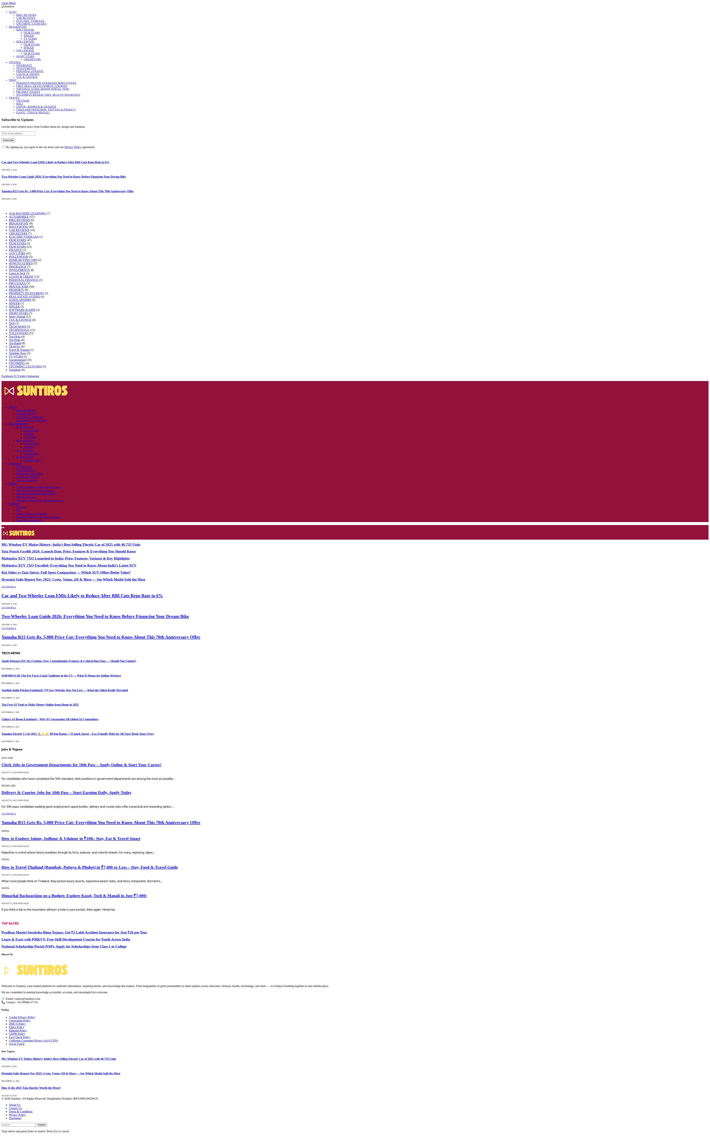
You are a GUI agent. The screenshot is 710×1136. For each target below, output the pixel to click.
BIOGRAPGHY (18, 27)
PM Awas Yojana (28, 92)
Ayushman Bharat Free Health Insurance (48, 95)
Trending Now (17, 353)
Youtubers (15, 369)
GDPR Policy (17, 1033)
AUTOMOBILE (19, 216)
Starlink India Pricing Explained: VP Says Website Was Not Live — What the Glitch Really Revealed (64, 690)
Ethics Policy (16, 1027)
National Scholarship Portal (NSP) (43, 89)
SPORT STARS (25, 56)
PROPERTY (16, 290)
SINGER (29, 35)
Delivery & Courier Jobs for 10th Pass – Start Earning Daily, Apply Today (66, 792)
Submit (41, 1124)
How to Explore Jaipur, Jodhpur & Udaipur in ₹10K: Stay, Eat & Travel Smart (70, 838)
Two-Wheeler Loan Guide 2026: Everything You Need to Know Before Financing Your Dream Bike (63, 176)
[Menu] (2, 527)
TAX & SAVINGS (27, 77)
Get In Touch (16, 1043)
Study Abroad (17, 316)
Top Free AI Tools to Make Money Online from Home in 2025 (40, 704)
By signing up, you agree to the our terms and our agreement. (50, 147)
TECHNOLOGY (19, 329)
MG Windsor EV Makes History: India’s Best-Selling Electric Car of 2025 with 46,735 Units (70, 544)
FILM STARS (32, 32)
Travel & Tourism (19, 349)
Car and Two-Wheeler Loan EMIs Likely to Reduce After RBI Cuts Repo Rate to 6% (55, 162)
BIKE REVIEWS (26, 15)
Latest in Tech (17, 273)
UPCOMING (17, 363)
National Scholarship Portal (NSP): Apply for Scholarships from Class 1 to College (63, 946)
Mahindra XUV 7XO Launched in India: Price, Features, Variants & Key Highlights (65, 558)
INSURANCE (24, 65)
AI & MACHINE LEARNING (27, 213)
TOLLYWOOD (25, 50)
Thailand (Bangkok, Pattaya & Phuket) (46, 109)
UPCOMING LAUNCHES (31, 24)
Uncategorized (17, 359)
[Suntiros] (355, 391)
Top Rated (15, 343)
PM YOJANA (17, 283)
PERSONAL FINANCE (30, 71)
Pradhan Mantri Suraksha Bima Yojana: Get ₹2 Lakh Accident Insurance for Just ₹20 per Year (74, 932)
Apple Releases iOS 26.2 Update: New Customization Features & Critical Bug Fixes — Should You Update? (68, 661)
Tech (12, 323)
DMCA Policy (17, 1023)
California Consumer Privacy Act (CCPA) (33, 1040)
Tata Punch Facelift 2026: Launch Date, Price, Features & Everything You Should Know (68, 551)
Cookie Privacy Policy (22, 1017)
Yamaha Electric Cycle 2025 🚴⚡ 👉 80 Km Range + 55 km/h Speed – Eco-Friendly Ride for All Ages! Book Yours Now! (77, 733)
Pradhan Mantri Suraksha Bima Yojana (46, 83)
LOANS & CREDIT (28, 74)
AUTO (13, 12)
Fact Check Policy (19, 1037)
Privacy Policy (73, 147)
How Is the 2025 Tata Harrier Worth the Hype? (31, 1087)
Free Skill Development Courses (41, 86)
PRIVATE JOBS (19, 286)
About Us (14, 1104)
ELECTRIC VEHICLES (30, 21)
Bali (19, 103)
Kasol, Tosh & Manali (33, 112)
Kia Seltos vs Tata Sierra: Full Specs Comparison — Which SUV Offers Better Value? (66, 572)
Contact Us (15, 1108)
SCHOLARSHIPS (20, 300)
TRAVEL (14, 97)
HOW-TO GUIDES (21, 263)
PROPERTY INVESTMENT (26, 293)
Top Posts (14, 339)
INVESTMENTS (26, 68)
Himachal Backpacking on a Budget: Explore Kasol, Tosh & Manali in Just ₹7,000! (74, 895)
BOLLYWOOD (25, 29)
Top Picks (15, 336)
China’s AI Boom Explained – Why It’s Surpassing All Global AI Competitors (49, 719)
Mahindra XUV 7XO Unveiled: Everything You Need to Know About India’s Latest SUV (68, 565)
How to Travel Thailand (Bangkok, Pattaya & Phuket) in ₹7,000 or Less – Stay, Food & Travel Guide (89, 867)
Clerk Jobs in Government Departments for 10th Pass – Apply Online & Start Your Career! (81, 764)
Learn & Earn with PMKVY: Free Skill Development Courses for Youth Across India (65, 939)
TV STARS (30, 38)
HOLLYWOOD (25, 41)
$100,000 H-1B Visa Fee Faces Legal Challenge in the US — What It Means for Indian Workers (61, 675)
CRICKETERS (32, 59)
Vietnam (22, 100)
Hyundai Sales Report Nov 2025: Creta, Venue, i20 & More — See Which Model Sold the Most (73, 579)
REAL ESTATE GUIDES (24, 296)
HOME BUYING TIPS (23, 260)
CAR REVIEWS (25, 18)
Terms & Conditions (21, 1111)
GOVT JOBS (17, 253)
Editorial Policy (18, 1030)
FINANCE (15, 62)
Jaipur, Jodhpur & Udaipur (36, 106)
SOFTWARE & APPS (22, 309)
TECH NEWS (17, 326)
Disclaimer (15, 1118)
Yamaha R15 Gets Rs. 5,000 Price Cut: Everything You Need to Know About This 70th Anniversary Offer (67, 191)
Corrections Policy (20, 1020)
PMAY (13, 80)
